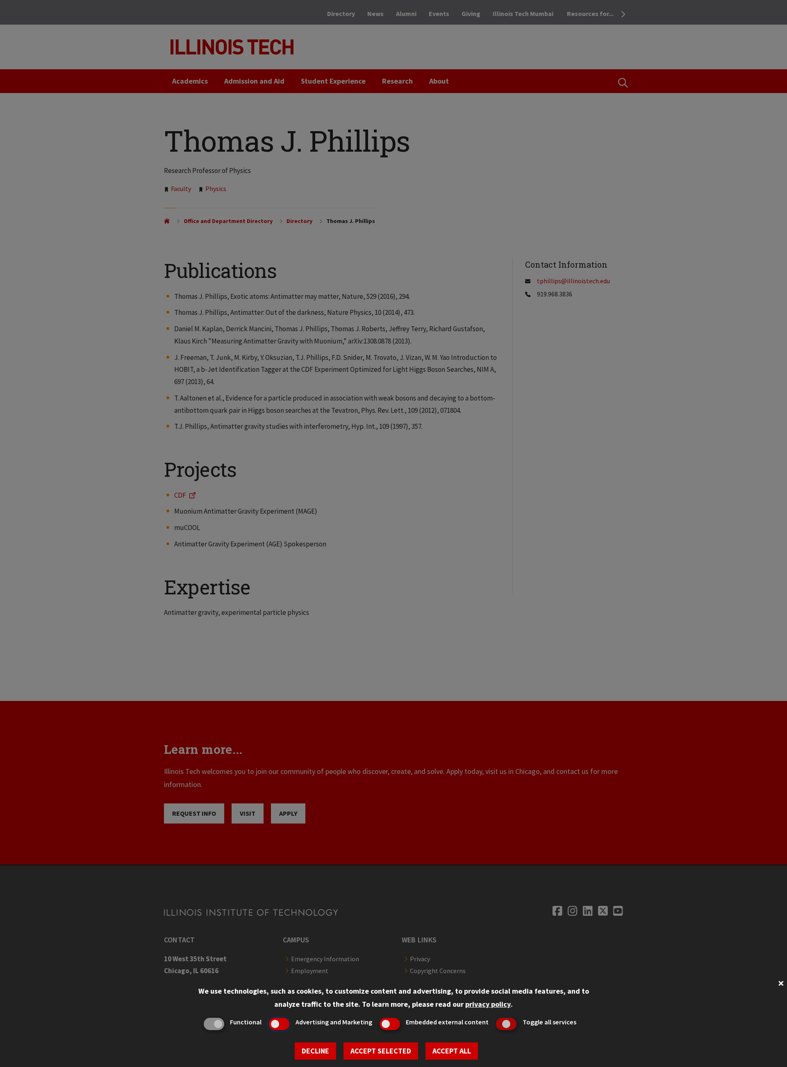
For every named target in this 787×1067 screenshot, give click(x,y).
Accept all (451, 1051)
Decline (315, 1051)
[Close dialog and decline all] (781, 982)
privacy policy (488, 1004)
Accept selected (380, 1051)
